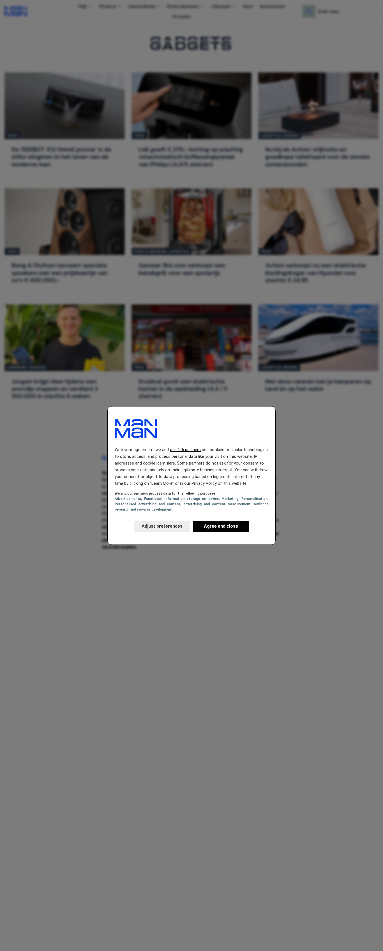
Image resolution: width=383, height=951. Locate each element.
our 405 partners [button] (185, 449)
